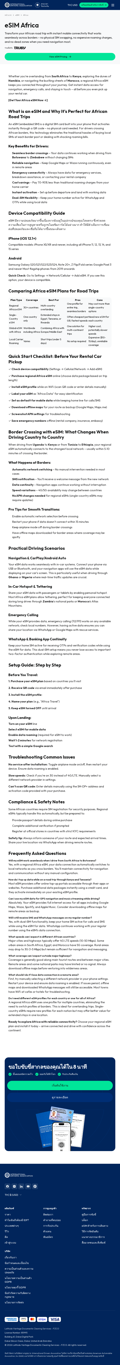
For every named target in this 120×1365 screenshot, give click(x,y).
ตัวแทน (47, 1231)
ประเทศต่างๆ (12, 1225)
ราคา (8, 1214)
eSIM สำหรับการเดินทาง (95, 1225)
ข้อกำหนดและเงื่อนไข (17, 1263)
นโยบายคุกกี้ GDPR (15, 1287)
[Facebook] (7, 1186)
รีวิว (7, 1231)
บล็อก (85, 1220)
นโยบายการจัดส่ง (14, 1302)
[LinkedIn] (21, 1186)
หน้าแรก (8, 15)
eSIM (17, 15)
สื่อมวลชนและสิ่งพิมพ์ (93, 1242)
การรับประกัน (50, 1225)
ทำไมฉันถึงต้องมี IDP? (17, 1220)
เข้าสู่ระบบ (10, 1242)
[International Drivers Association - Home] (18, 4)
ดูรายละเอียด (60, 1097)
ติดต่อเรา (48, 1214)
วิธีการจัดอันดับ (90, 1231)
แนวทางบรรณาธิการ (93, 1237)
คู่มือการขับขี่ (89, 1214)
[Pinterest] (35, 1186)
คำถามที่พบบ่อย (52, 1220)
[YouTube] (28, 1186)
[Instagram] (14, 1186)
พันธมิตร (48, 1237)
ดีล (6, 1237)
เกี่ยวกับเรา (11, 1257)
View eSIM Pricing (58, 56)
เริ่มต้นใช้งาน (60, 1085)
